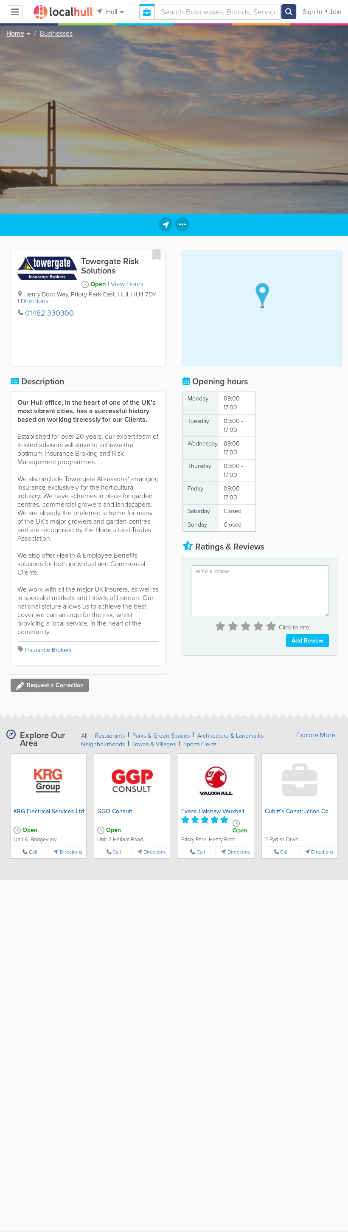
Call (33, 852)
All (84, 735)
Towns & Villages (154, 744)
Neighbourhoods (103, 744)
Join (335, 12)
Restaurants (110, 735)
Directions (34, 301)
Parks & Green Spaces (161, 735)
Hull (110, 12)
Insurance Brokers (48, 650)
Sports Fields (199, 744)
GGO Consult (114, 811)
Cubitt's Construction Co (296, 811)
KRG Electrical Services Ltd (49, 811)
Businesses (56, 33)
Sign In (313, 12)
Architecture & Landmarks (230, 735)
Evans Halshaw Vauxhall (212, 811)
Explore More (315, 735)
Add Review (307, 640)
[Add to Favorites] (156, 254)
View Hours (127, 284)
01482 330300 (49, 313)
